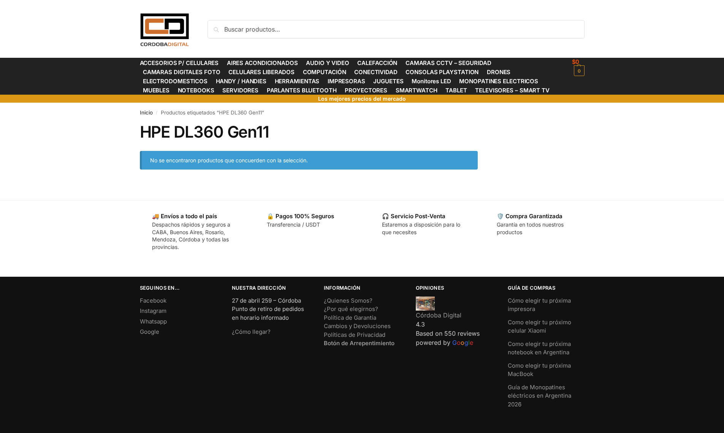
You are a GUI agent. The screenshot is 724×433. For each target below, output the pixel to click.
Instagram (153, 310)
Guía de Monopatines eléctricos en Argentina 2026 (539, 396)
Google (149, 331)
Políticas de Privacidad (354, 334)
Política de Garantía (350, 317)
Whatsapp (153, 321)
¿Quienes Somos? (348, 300)
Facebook (153, 300)
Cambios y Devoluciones (357, 326)
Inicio (146, 112)
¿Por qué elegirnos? (351, 308)
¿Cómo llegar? (251, 331)
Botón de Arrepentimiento (359, 343)
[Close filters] (480, 127)
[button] (578, 67)
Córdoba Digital (438, 315)
